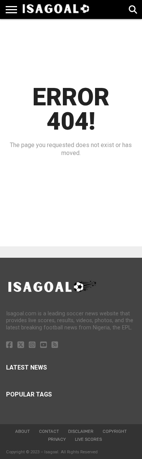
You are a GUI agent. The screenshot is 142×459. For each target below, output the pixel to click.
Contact (49, 431)
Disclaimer (81, 431)
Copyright (115, 431)
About (22, 431)
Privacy (57, 439)
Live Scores (88, 439)
